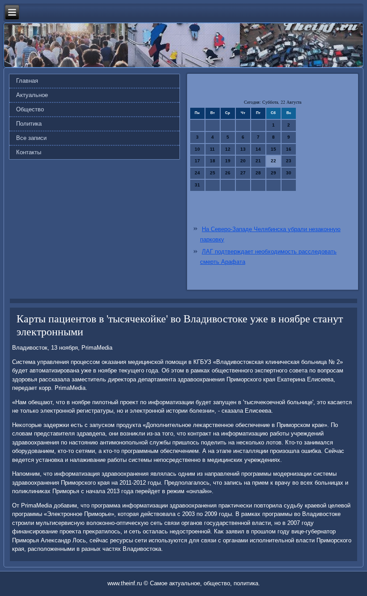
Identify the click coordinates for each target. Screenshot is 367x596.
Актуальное (32, 95)
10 (197, 149)
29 (273, 172)
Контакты (28, 152)
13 (243, 149)
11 (212, 149)
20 (243, 160)
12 (227, 149)
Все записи (31, 138)
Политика (29, 123)
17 (197, 160)
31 (197, 184)
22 (273, 160)
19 (227, 160)
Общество (30, 109)
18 (212, 160)
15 (273, 149)
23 (288, 160)
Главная (27, 80)
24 (197, 172)
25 (212, 172)
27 (243, 172)
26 (227, 172)
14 (258, 149)
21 (258, 160)
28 (258, 172)
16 (288, 149)
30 (288, 172)
